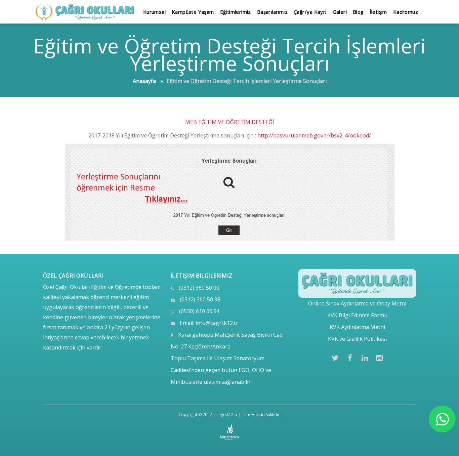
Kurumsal (154, 11)
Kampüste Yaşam (193, 11)
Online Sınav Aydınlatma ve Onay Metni (357, 303)
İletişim (378, 11)
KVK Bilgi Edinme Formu (357, 315)
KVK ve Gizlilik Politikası (357, 338)
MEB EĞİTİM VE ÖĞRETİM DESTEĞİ (229, 122)
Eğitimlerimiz (235, 11)
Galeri (340, 11)
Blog (358, 11)
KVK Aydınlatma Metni (357, 327)
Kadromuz (405, 11)
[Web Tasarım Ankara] (230, 432)
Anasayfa (144, 81)
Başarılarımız (272, 11)
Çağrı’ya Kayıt (310, 11)
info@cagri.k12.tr (217, 323)
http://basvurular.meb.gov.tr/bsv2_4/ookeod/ (314, 135)
